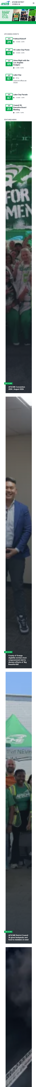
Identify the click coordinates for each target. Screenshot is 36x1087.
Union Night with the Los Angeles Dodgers (21, 62)
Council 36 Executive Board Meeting (19, 107)
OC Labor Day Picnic (21, 50)
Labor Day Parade (20, 95)
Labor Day (17, 75)
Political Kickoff (19, 39)
